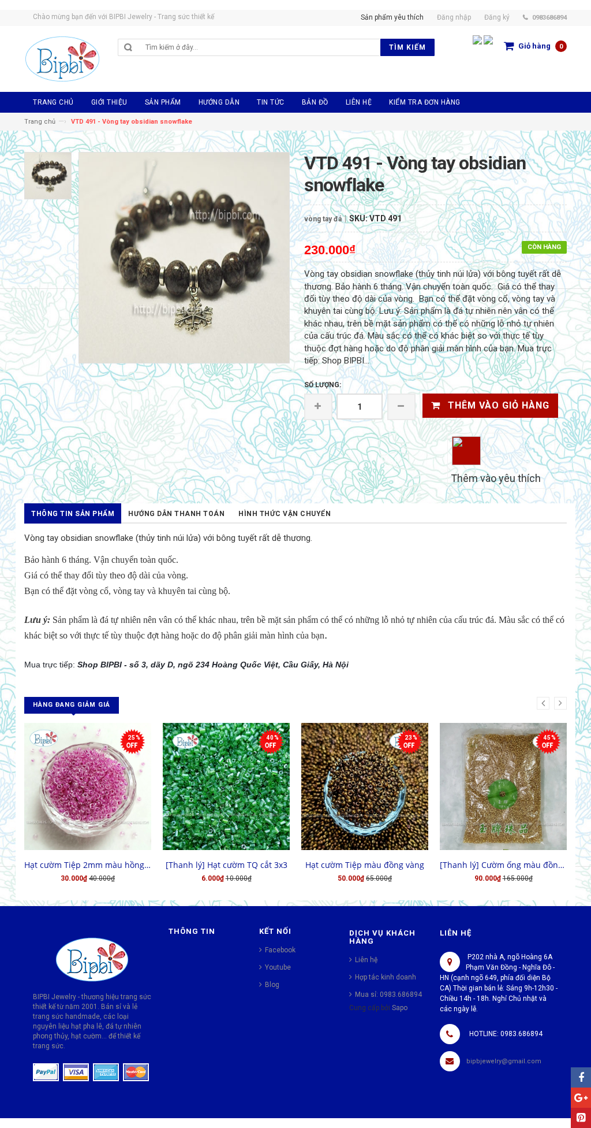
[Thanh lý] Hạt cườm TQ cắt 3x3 (226, 864)
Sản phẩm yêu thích (392, 17)
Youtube (278, 967)
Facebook (280, 950)
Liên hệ (366, 960)
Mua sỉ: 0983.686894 (388, 994)
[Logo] (92, 959)
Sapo (399, 1008)
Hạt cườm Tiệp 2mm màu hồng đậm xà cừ (87, 864)
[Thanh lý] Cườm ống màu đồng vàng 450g (503, 864)
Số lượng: (322, 385)
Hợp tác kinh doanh (385, 977)
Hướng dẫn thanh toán (176, 514)
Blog (272, 985)
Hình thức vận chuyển (284, 514)
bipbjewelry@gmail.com (503, 1061)
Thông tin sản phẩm (72, 514)
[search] (260, 47)
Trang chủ (39, 121)
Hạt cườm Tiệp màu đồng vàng (364, 864)
